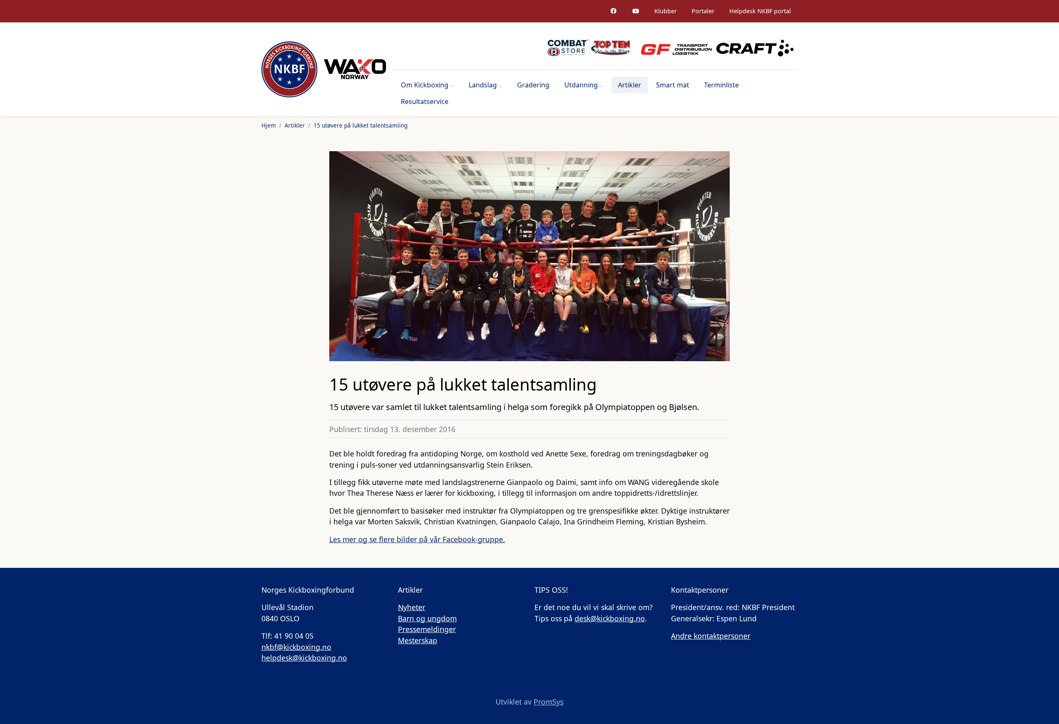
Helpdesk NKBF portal (760, 11)
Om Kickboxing (424, 84)
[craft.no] (755, 47)
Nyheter (411, 607)
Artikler (629, 84)
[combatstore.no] (589, 47)
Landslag (483, 84)
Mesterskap (417, 640)
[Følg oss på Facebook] (613, 11)
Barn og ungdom (427, 618)
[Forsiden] (289, 69)
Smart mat (672, 84)
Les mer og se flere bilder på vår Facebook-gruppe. (417, 539)
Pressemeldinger (427, 629)
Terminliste (721, 84)
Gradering (533, 84)
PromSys (548, 702)
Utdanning (581, 84)
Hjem (268, 125)
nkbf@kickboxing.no (296, 647)
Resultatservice (424, 101)
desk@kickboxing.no (610, 618)
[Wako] (355, 69)
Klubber (665, 11)
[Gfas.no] (673, 47)
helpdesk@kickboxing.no (304, 658)
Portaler (703, 11)
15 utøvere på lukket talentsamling (360, 125)
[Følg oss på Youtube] (635, 11)
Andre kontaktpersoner (710, 636)
